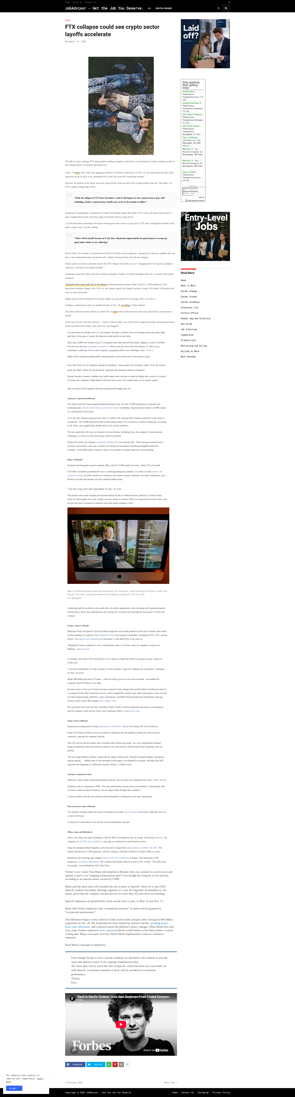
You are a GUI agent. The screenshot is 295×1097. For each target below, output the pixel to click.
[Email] (121, 1064)
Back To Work (188, 285)
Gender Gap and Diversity (196, 318)
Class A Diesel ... (190, 171)
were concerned (108, 930)
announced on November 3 (111, 726)
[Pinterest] (115, 1064)
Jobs (200, 197)
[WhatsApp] (109, 1064)
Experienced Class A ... (193, 102)
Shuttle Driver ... (190, 91)
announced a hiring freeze (107, 442)
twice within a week (107, 701)
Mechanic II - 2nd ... (192, 160)
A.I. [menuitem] (149, 8)
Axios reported (130, 812)
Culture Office (189, 312)
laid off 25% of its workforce (89, 841)
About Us (77, 2)
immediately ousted (106, 635)
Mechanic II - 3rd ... (191, 148)
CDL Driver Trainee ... (192, 125)
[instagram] (229, 2)
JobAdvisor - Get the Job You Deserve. (104, 8)
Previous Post (75, 1082)
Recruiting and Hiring (194, 345)
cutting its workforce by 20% (144, 848)
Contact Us (90, 2)
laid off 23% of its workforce (116, 858)
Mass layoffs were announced (87, 639)
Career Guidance (190, 302)
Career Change (189, 291)
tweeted (108, 659)
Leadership (187, 334)
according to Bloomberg (88, 862)
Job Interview (189, 329)
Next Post (169, 1082)
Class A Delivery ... (191, 137)
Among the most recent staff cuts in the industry (86, 284)
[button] (218, 8)
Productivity (188, 340)
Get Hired (186, 323)
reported (158, 838)
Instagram (203, 1092)
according (125, 305)
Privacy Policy (221, 1092)
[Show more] (127, 1064)
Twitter (149, 350)
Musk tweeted (83, 649)
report (77, 173)
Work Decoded (188, 356)
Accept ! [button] (14, 1088)
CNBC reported (159, 780)
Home (67, 2)
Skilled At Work (190, 351)
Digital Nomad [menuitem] (164, 8)
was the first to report (100, 408)
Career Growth (189, 296)
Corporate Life (189, 307)
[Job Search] (195, 200)
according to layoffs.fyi (98, 346)
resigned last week (131, 711)
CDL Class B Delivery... (193, 114)
